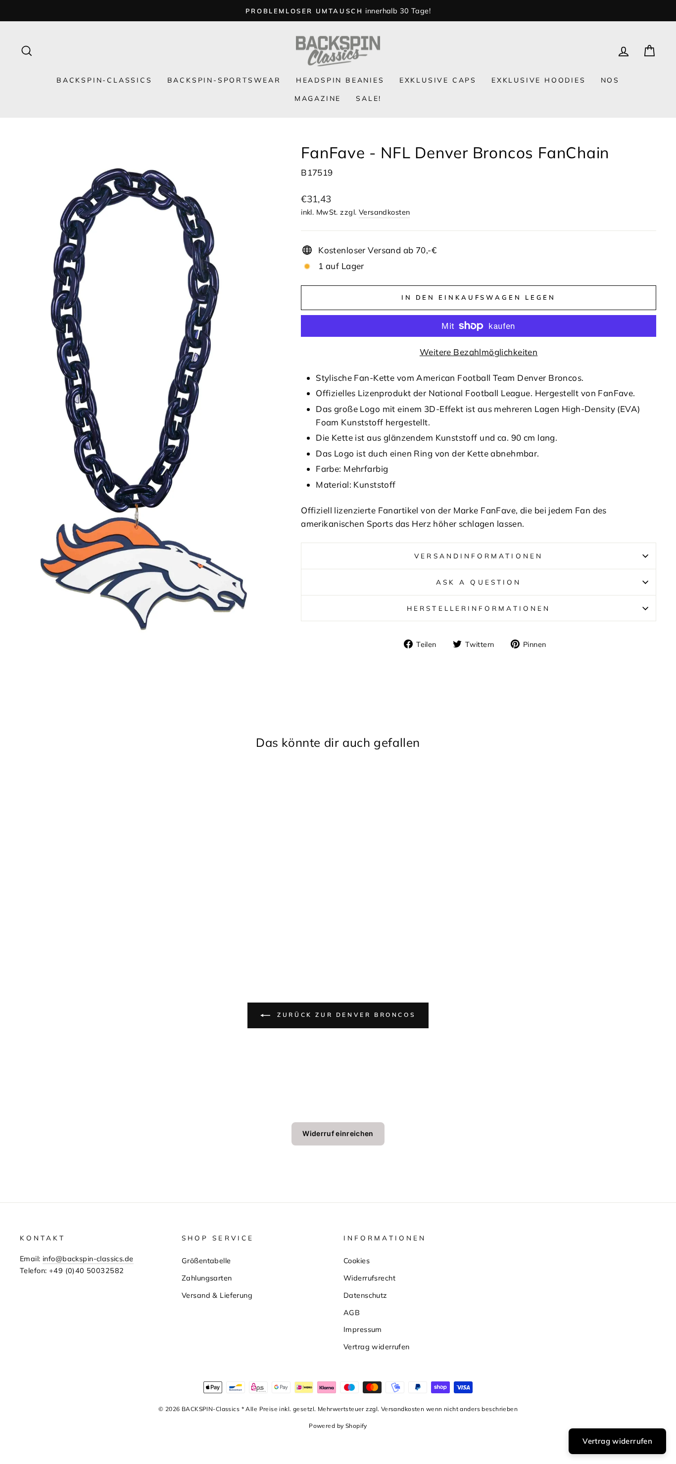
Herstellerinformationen (478, 608)
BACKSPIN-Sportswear (224, 80)
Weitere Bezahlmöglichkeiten (478, 352)
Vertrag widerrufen (376, 1346)
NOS (610, 80)
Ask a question (478, 582)
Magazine (317, 98)
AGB (351, 1312)
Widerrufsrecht (369, 1277)
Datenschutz (365, 1295)
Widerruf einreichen (338, 1133)
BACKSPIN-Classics (104, 80)
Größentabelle (206, 1260)
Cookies (356, 1260)
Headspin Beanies (340, 80)
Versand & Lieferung (217, 1295)
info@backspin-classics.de (88, 1258)
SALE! (369, 98)
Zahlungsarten (207, 1277)
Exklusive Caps (438, 80)
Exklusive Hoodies (538, 80)
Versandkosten (384, 212)
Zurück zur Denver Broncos (345, 1014)
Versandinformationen (478, 555)
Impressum (362, 1329)
